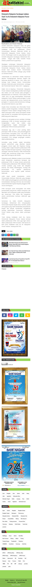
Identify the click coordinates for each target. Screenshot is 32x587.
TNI (8, 563)
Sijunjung (11, 524)
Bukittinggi (5, 535)
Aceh (4, 493)
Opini (9, 561)
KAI (15, 558)
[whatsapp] (21, 315)
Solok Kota (24, 544)
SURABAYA (5, 544)
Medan (17, 538)
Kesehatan (20, 558)
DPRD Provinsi (22, 555)
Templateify (18, 584)
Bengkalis (14, 510)
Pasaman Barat (22, 521)
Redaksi (6, 580)
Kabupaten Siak (24, 516)
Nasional (4, 561)
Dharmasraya (21, 513)
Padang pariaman (13, 521)
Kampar (4, 518)
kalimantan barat (22, 501)
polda (9, 566)
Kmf (25, 558)
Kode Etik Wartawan (21, 582)
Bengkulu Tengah (6, 513)
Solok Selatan (17, 524)
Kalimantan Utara (16, 496)
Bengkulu (8, 493)
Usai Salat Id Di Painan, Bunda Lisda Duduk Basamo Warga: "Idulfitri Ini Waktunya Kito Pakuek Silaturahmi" (19, 252)
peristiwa (26, 563)
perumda (4, 566)
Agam (4, 510)
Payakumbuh (13, 541)
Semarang (5, 524)
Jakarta (18, 493)
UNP (15, 563)
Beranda (4, 8)
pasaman (4, 526)
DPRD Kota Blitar (11, 552)
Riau (23, 499)
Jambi (23, 493)
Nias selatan (5, 521)
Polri (24, 561)
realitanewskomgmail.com (9, 22)
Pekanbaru (21, 541)
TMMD (4, 563)
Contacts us (12, 580)
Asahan (8, 510)
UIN (11, 563)
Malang (17, 518)
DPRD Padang (5, 555)
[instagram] (10, 315)
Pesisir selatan (10, 8)
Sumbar (4, 501)
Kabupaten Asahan (6, 516)
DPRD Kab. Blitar (19, 552)
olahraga (20, 563)
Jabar (14, 493)
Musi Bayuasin (24, 518)
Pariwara (14, 561)
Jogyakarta (9, 496)
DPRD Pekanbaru (13, 555)
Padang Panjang (6, 541)
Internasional (10, 558)
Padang (22, 538)
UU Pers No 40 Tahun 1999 (21, 580)
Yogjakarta (15, 501)
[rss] (27, 315)
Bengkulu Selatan (21, 510)
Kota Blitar (21, 535)
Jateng (28, 493)
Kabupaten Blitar (15, 516)
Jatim (4, 496)
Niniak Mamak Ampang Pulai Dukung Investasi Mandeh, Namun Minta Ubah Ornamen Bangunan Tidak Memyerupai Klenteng (19, 244)
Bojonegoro (14, 513)
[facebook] (4, 315)
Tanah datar (25, 524)
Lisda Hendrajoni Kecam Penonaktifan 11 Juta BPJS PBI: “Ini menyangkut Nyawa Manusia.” (19, 259)
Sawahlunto (11, 544)
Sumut (9, 501)
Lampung (18, 499)
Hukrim (4, 558)
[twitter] (16, 315)
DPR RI (4, 552)
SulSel (27, 499)
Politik (19, 561)
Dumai (10, 535)
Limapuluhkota (11, 518)
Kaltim (13, 499)
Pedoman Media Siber (11, 582)
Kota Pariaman (5, 538)
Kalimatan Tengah (6, 499)
